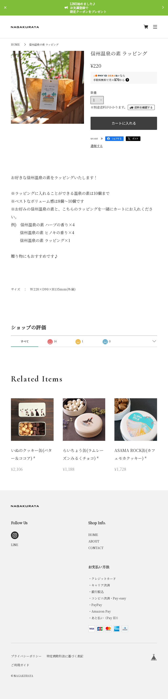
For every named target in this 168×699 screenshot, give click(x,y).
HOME (15, 44)
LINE (14, 545)
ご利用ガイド (20, 665)
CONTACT (95, 548)
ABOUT (93, 541)
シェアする (116, 138)
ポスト (135, 138)
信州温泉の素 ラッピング (44, 44)
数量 (94, 92)
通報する (97, 146)
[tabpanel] (47, 87)
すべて (25, 341)
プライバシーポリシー (26, 656)
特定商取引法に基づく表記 (65, 656)
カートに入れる (124, 123)
